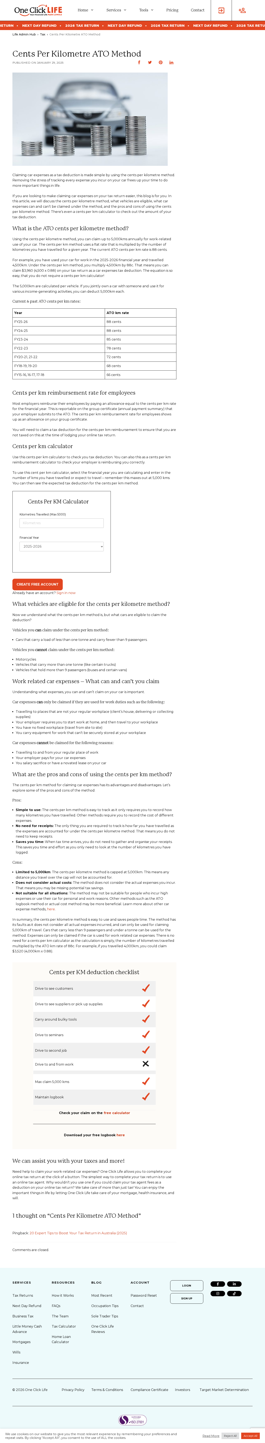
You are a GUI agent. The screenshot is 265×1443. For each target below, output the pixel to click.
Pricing (172, 10)
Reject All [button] (230, 1435)
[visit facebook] (218, 1284)
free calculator (117, 1113)
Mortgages (21, 1342)
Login (186, 1285)
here (51, 909)
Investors (182, 1390)
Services (113, 10)
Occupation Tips (104, 1306)
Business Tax (23, 1316)
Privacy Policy (73, 1390)
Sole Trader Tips (104, 1316)
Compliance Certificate (149, 1390)
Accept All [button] (250, 1435)
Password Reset (144, 1295)
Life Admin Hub (24, 34)
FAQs (56, 1306)
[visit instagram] (218, 1293)
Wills (16, 1352)
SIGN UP (186, 1298)
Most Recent (101, 1295)
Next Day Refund (26, 1306)
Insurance (20, 1363)
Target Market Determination (224, 1390)
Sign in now (66, 593)
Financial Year (29, 538)
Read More (210, 1436)
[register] (242, 10)
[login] (221, 10)
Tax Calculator (64, 1326)
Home (83, 10)
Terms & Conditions (107, 1390)
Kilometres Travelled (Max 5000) (42, 514)
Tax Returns (22, 1295)
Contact (198, 10)
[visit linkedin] (234, 1284)
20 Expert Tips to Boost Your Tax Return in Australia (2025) (78, 1233)
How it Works (63, 1295)
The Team (60, 1316)
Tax (42, 34)
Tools (143, 10)
